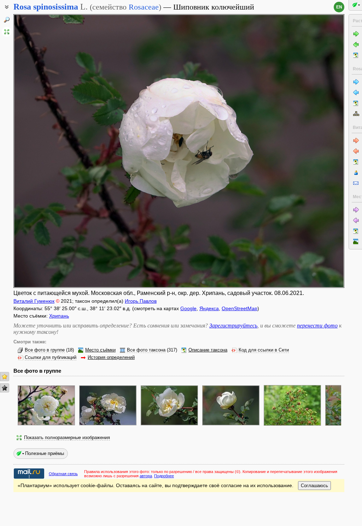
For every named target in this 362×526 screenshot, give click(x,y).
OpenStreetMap (239, 308)
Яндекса (209, 308)
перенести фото (317, 326)
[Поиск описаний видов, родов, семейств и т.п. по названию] (6, 19)
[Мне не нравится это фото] (4, 387)
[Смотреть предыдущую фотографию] (48, 151)
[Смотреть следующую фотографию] (309, 151)
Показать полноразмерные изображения (67, 437)
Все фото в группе (45, 350)
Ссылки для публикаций (50, 357)
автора (146, 476)
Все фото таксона (146, 350)
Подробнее (164, 476)
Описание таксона (207, 350)
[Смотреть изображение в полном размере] (7, 32)
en (339, 7)
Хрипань (59, 316)
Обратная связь (63, 474)
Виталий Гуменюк (33, 301)
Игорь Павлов (141, 301)
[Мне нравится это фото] (4, 376)
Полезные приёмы (44, 453)
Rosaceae (144, 6)
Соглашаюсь (314, 485)
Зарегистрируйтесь (233, 326)
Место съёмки (100, 350)
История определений (111, 357)
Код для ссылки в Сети (264, 350)
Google (188, 308)
